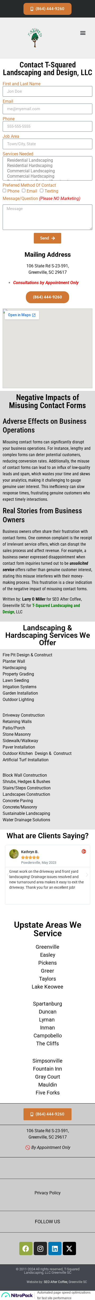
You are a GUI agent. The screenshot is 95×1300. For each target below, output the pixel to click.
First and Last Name (21, 84)
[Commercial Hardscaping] (47, 176)
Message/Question (41, 198)
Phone (9, 119)
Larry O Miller (33, 599)
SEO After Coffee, (56, 1282)
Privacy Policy (48, 1192)
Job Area (11, 136)
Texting (51, 191)
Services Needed (18, 154)
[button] (82, 32)
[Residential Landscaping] (47, 160)
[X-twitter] (69, 1248)
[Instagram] (40, 1248)
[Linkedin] (54, 1248)
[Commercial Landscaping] (47, 171)
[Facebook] (25, 1248)
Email (8, 101)
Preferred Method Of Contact (29, 185)
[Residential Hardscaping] (47, 165)
